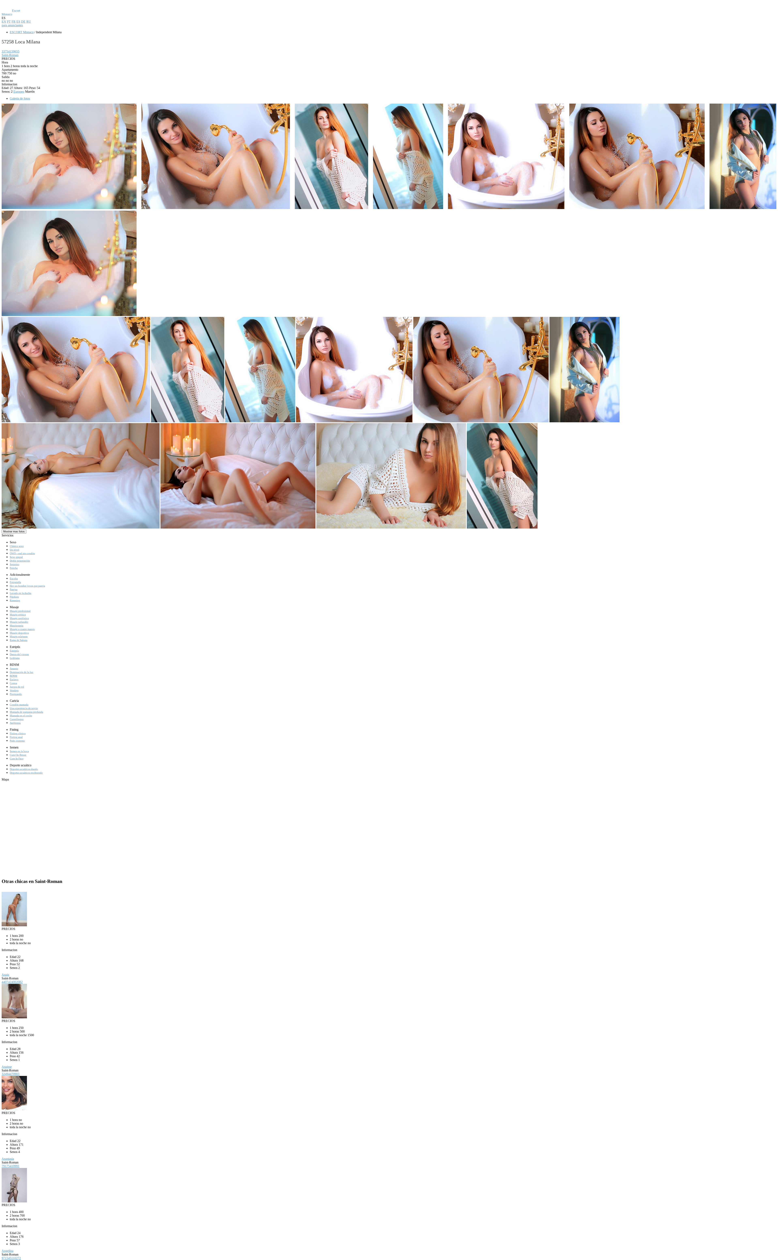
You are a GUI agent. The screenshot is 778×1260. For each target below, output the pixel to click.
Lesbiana (15, 657)
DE (23, 21)
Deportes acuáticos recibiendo (26, 772)
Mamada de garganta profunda (26, 711)
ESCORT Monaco (22, 32)
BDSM (13, 675)
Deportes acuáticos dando (24, 769)
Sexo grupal (16, 557)
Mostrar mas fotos (14, 531)
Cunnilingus (17, 719)
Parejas (13, 589)
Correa (13, 683)
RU (28, 21)
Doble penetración (20, 560)
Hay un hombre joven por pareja (27, 585)
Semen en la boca (19, 751)
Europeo (18, 91)
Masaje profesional (20, 610)
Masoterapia (16, 625)
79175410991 (10, 1166)
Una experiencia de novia (24, 708)
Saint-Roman (10, 55)
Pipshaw (14, 596)
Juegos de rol (17, 686)
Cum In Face (17, 758)
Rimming (15, 600)
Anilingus (15, 722)
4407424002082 (12, 982)
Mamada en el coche (21, 715)
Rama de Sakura (18, 640)
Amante (14, 668)
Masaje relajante (19, 636)
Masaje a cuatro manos (22, 629)
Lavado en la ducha (20, 593)
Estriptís (14, 650)
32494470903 (10, 1074)
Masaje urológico (19, 618)
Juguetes (14, 564)
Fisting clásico (18, 733)
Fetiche (14, 567)
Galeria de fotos (20, 98)
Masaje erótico (18, 614)
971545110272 (11, 1258)
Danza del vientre (19, 654)
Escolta (14, 578)
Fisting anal (16, 737)
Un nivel (14, 549)
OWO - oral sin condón (22, 553)
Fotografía (15, 582)
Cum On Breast (18, 754)
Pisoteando (16, 694)
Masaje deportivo (19, 632)
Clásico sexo (17, 546)
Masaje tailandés (19, 621)
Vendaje (14, 690)
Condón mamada (19, 704)
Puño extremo (17, 740)
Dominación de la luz (21, 672)
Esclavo (14, 679)
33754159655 (10, 51)
